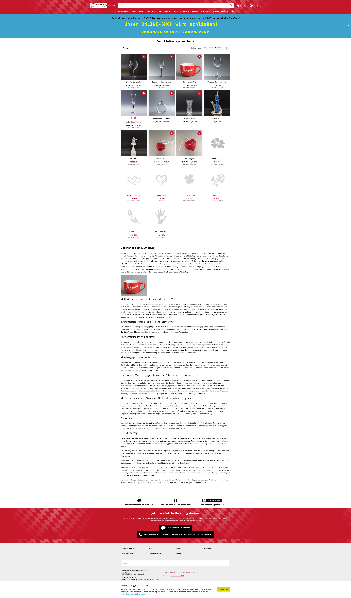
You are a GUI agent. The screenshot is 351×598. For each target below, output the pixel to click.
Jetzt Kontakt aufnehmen (178, 527)
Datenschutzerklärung (128, 594)
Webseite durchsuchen (231, 5)
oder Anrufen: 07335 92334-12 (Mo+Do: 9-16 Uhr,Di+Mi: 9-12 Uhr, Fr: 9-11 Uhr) (178, 534)
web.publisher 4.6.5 (177, 576)
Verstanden (224, 589)
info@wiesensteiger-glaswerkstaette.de (181, 572)
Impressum (141, 594)
